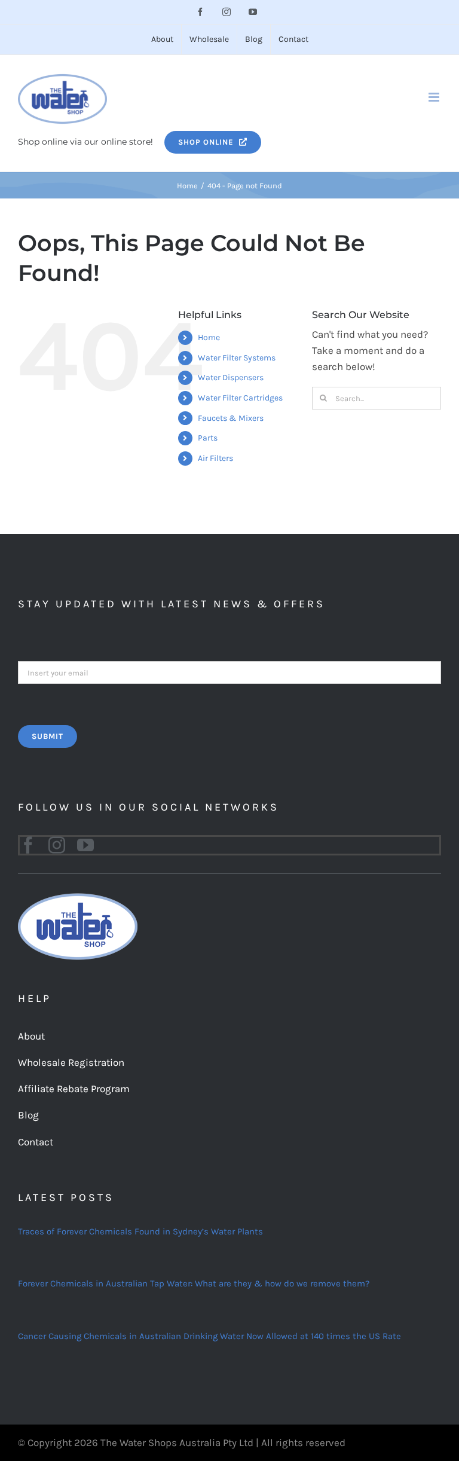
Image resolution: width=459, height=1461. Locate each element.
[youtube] (85, 845)
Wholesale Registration (71, 1062)
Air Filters (215, 458)
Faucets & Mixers (231, 418)
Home (209, 337)
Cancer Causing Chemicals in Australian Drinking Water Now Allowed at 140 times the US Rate (209, 1336)
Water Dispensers (231, 377)
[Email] (229, 671)
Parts (208, 438)
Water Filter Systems (237, 358)
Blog (28, 1115)
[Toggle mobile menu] (435, 97)
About (31, 1036)
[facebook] (28, 845)
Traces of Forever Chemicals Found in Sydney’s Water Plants (140, 1231)
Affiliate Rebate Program (74, 1089)
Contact (35, 1142)
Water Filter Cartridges (240, 398)
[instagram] (56, 845)
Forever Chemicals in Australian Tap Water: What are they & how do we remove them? (193, 1283)
